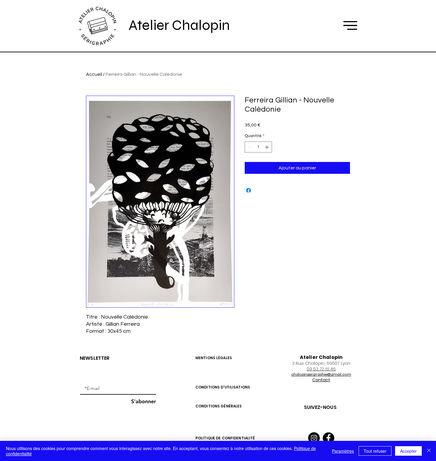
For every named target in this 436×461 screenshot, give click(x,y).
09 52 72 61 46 (321, 369)
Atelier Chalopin (179, 25)
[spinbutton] (258, 147)
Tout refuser (375, 451)
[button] (350, 25)
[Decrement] (249, 147)
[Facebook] (328, 438)
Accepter (408, 451)
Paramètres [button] (343, 451)
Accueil (94, 74)
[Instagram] (314, 438)
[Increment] (267, 147)
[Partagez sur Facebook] (248, 190)
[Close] (428, 451)
